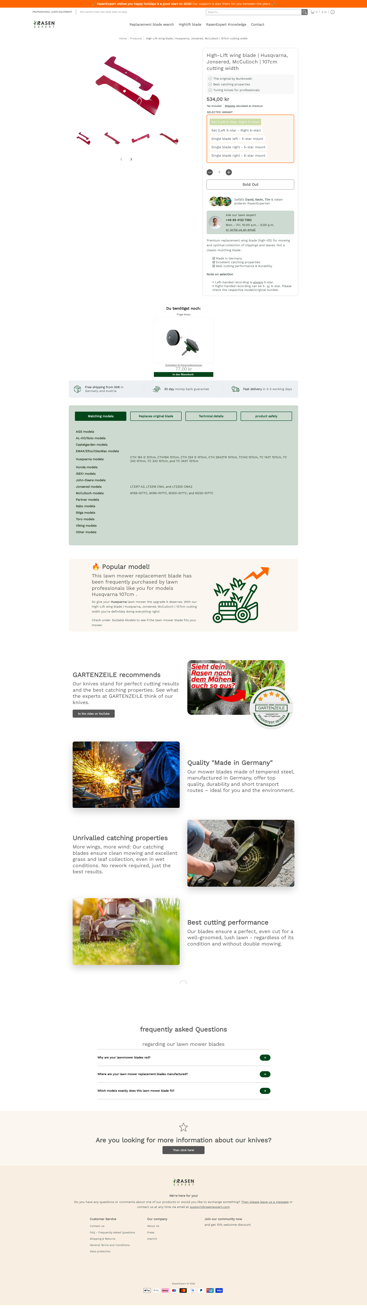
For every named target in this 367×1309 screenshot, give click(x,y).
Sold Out (250, 184)
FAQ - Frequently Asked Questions (112, 1232)
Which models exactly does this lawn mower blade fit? (135, 1090)
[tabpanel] (183, 480)
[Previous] (121, 159)
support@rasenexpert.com (210, 1207)
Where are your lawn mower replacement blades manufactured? (142, 1074)
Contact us (97, 1225)
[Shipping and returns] (250, 106)
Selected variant (220, 112)
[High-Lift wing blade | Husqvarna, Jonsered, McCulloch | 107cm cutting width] (83, 138)
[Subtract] (210, 172)
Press (150, 1232)
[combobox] (254, 12)
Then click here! (183, 1150)
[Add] (229, 172)
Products (136, 38)
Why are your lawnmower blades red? (123, 1057)
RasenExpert (179, 1283)
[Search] (305, 12)
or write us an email (241, 230)
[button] (319, 12)
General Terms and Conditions (110, 1245)
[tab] (100, 416)
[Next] (131, 159)
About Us (153, 1225)
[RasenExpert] (43, 24)
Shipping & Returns (102, 1238)
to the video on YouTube (94, 713)
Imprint (152, 1238)
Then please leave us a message (265, 1202)
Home (123, 38)
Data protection (100, 1251)
